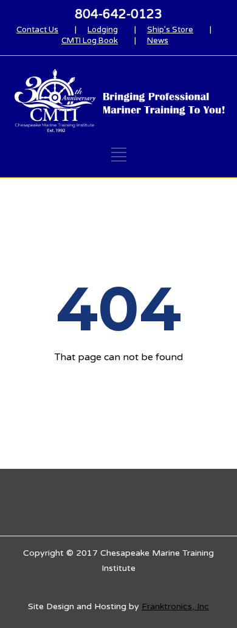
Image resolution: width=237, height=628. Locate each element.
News (157, 41)
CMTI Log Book (89, 41)
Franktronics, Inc (175, 606)
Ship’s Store (170, 30)
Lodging (103, 30)
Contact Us (37, 30)
